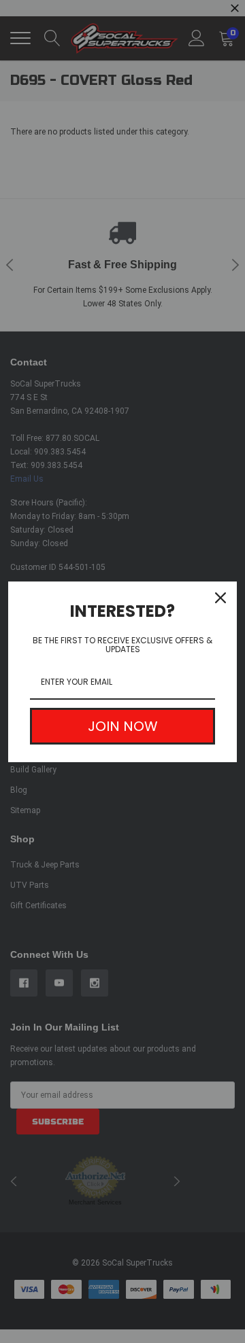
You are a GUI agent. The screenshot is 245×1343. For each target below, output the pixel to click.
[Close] (220, 597)
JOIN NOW (123, 726)
